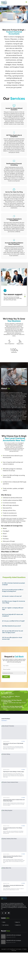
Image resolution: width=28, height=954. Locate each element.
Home (3, 922)
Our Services (5, 925)
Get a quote (18, 17)
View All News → (4, 720)
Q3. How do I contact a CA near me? (12, 596)
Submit (6, 676)
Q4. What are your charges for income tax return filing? (13, 602)
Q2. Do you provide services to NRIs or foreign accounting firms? (12, 590)
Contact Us (18, 925)
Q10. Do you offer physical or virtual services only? (12, 638)
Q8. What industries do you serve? (11, 626)
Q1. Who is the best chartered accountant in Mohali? (13, 583)
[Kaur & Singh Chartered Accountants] (14, 376)
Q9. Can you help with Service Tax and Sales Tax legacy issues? (12, 631)
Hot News (23, 741)
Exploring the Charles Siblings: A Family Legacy (13, 771)
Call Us (9, 17)
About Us (17, 922)
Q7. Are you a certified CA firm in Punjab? (13, 621)
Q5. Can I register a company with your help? (12, 608)
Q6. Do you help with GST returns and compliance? (12, 615)
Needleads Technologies (16, 949)
